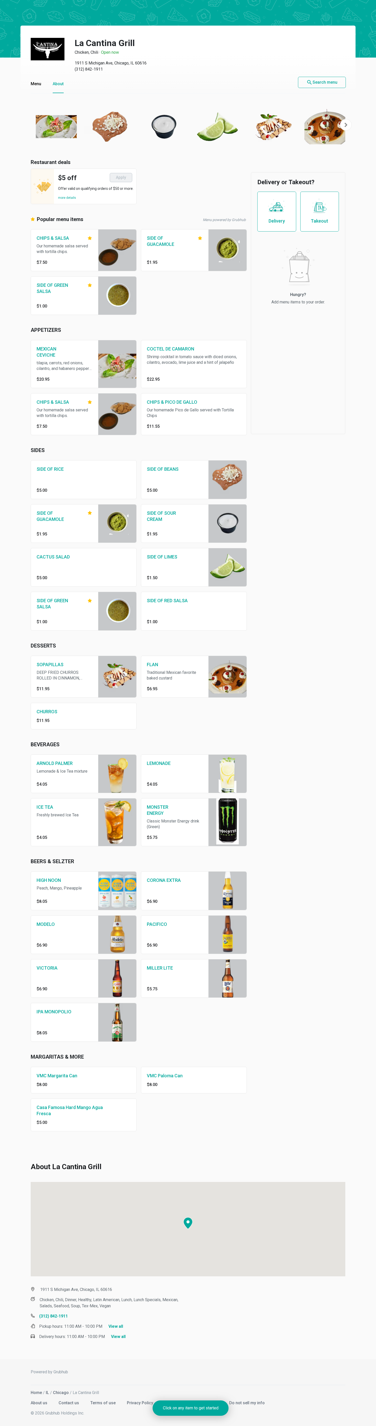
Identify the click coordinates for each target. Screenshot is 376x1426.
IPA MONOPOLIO (54, 1011)
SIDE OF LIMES (162, 557)
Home (36, 1392)
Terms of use (103, 1402)
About (58, 83)
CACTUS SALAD (53, 557)
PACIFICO (157, 924)
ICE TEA (45, 807)
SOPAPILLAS (50, 664)
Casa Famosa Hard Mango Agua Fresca (70, 1110)
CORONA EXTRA (164, 880)
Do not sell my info (247, 1402)
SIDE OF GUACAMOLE (160, 241)
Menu (36, 83)
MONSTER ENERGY (157, 810)
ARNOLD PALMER (55, 763)
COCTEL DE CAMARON (170, 349)
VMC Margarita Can (57, 1075)
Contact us (69, 1402)
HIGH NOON (49, 880)
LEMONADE (159, 763)
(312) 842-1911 (89, 69)
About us (39, 1402)
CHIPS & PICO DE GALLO (172, 402)
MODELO (46, 924)
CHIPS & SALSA (53, 238)
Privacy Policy (140, 1402)
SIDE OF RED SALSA (167, 600)
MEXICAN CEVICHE (46, 352)
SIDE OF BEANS (163, 469)
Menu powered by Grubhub (224, 220)
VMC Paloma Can (165, 1075)
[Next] (346, 125)
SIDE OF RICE (50, 469)
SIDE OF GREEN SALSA (52, 288)
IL (47, 1392)
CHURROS (47, 711)
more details (67, 198)
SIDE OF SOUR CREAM (161, 516)
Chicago (61, 1392)
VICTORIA (47, 968)
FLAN (152, 664)
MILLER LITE (160, 968)
